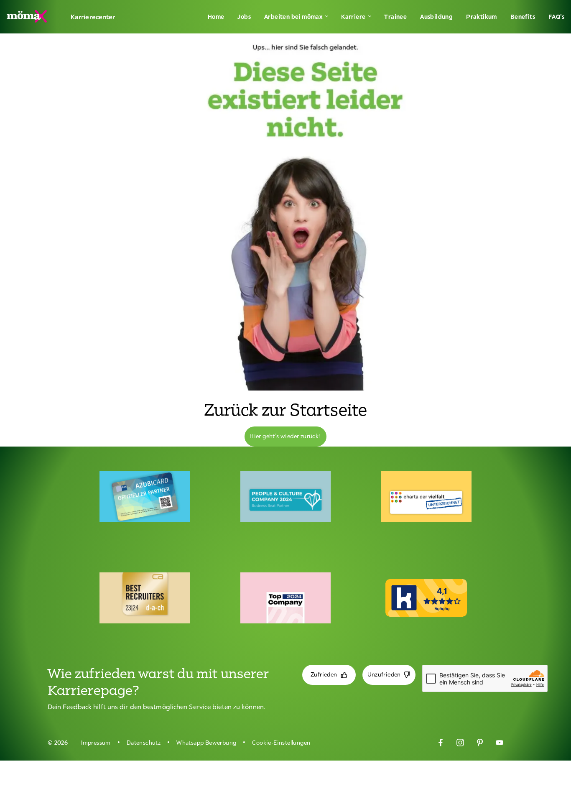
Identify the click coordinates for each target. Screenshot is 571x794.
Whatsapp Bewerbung (206, 742)
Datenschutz (144, 742)
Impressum (96, 742)
